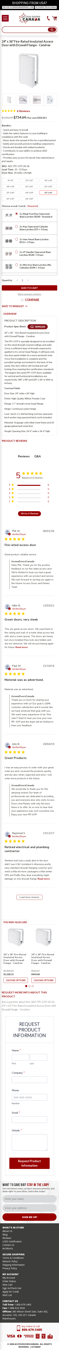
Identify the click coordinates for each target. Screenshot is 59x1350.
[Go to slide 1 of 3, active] (26, 986)
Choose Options (16, 980)
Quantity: (7, 280)
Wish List (7, 1295)
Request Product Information (29, 1163)
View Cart (7, 1284)
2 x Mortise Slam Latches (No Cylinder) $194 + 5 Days (35, 266)
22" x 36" (10, 192)
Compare (32, 300)
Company (18, 1072)
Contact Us (8, 1244)
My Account (8, 1277)
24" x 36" (48, 192)
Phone (15, 1090)
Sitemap (36, 1347)
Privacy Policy (9, 1268)
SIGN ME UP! (29, 1217)
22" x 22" (29, 186)
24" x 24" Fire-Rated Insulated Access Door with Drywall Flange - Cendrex (42, 959)
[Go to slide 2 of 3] (29, 986)
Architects (7, 1248)
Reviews (6, 1238)
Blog (4, 1234)
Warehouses (9, 1318)
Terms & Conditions (13, 1257)
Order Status (9, 1281)
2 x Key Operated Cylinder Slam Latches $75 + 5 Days (34, 228)
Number (16, 1103)
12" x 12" (29, 180)
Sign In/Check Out (11, 1288)
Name (16, 1050)
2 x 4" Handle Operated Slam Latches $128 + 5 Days (35, 253)
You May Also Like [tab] (15, 922)
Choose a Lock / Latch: (20, 206)
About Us (7, 1231)
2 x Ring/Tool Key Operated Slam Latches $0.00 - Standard (36, 215)
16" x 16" (48, 180)
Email (16, 1112)
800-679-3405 (32, 1330)
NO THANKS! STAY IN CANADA (45, 7)
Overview (10, 313)
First (14, 1063)
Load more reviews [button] (29, 897)
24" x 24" (29, 192)
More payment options (29, 294)
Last (32, 1063)
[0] (54, 18)
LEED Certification (12, 1241)
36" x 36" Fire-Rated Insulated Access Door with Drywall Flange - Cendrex (14, 959)
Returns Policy (10, 1261)
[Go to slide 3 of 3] (33, 986)
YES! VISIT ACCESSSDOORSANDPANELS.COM (18, 7)
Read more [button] (21, 647)
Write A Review (29, 513)
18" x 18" (10, 186)
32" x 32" (10, 198)
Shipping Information (13, 1264)
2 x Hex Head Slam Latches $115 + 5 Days (34, 240)
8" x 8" (10, 180)
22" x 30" (48, 186)
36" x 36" (29, 198)
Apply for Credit (10, 1291)
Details (17, 1130)
